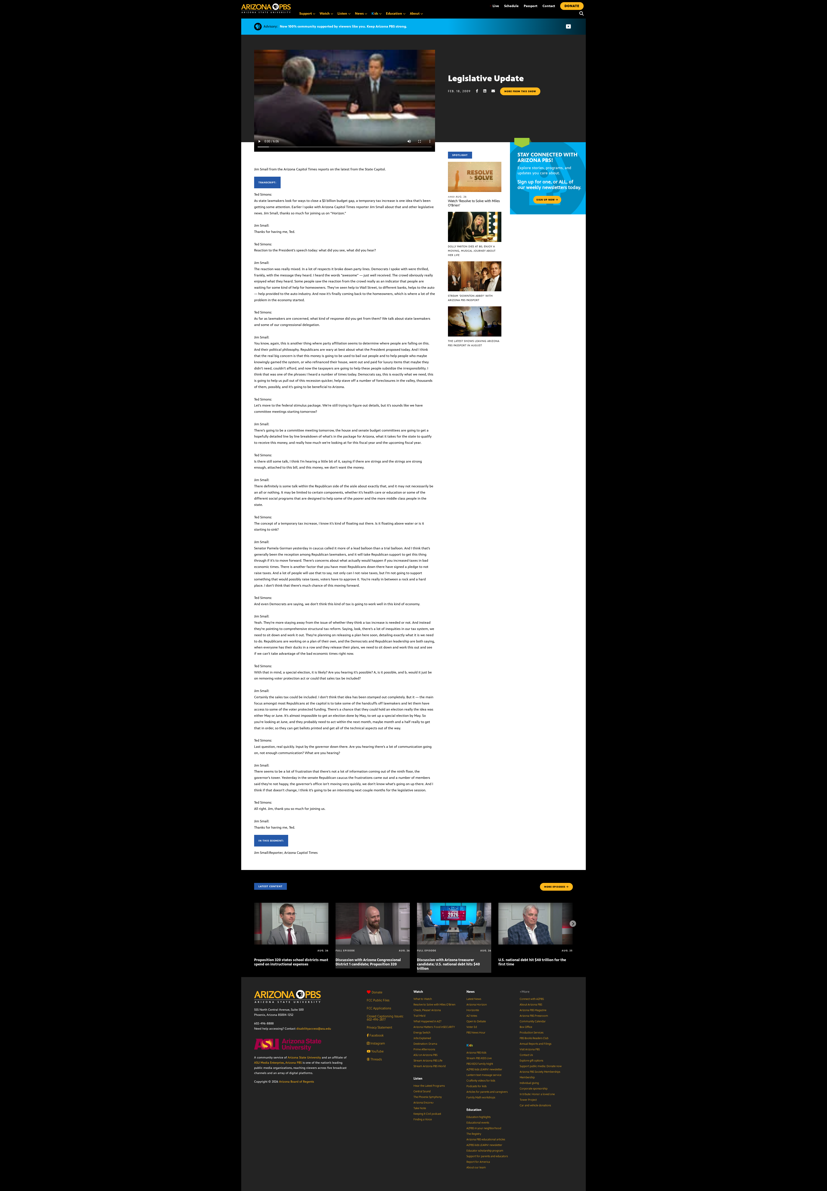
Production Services (531, 1032)
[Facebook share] (479, 91)
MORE (554, 886)
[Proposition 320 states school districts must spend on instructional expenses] (291, 905)
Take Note (420, 1108)
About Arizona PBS (531, 1004)
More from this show (520, 91)
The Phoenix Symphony (428, 1097)
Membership (527, 1077)
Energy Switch (422, 1032)
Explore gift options (531, 1060)
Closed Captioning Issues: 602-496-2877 (385, 1017)
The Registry (473, 1134)
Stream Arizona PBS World (430, 1066)
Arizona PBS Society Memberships (540, 1072)
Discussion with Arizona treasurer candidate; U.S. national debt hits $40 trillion (448, 964)
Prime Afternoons (424, 1049)
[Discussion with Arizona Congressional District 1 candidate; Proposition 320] (373, 905)
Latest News (473, 999)
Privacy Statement (379, 1027)
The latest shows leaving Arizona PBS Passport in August (473, 343)
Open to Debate (476, 1021)
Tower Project (528, 1100)
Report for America (478, 1162)
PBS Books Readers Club (534, 1038)
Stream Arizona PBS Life (428, 1060)
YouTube (377, 1051)
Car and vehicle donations (535, 1105)
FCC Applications (379, 1008)
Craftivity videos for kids (480, 1080)
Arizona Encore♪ (424, 1102)
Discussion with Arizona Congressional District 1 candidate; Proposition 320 (368, 962)
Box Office (526, 1027)
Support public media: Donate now (541, 1066)
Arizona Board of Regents (296, 1081)
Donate (377, 992)
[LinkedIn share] (487, 91)
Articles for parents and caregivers (487, 1092)
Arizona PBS (293, 1063)
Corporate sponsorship (533, 1088)
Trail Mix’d (419, 1016)
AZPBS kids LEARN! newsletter (484, 1069)
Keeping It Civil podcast (427, 1114)
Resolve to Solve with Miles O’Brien (434, 1004)
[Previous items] (254, 923)
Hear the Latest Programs (429, 1086)
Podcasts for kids (476, 1086)
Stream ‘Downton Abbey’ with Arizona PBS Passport (470, 298)
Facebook (376, 1035)
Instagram (377, 1043)
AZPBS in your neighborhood (483, 1128)
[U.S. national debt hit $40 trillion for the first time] (535, 905)
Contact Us (526, 1055)
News (470, 992)
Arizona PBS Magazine (533, 1010)
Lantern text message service (483, 1075)
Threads (376, 1059)
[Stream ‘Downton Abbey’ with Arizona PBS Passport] (474, 264)
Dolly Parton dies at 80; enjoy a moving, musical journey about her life (472, 251)
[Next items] (573, 923)
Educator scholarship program (484, 1150)
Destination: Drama (425, 1044)
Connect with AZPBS (532, 999)
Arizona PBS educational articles (485, 1139)
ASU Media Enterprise (269, 1063)
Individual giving (529, 1083)
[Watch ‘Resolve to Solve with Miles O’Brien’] (474, 164)
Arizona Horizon (476, 1004)
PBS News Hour (475, 1032)
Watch (418, 992)
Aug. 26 (457, 196)
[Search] (580, 13)
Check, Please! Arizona (427, 1010)
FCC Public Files (378, 1000)
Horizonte (472, 1010)
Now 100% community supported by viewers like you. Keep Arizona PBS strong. (343, 26)
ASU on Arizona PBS (425, 1055)
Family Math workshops (480, 1097)
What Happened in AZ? (427, 1021)
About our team (476, 1167)
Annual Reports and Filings (535, 1044)
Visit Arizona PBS (530, 1049)
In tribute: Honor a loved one (537, 1094)
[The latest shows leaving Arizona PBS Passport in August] (474, 309)
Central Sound (422, 1091)
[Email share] (495, 91)
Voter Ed (471, 1027)
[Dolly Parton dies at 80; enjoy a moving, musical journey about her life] (474, 214)
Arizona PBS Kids (476, 1052)
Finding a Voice (423, 1119)
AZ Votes (471, 1016)
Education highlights (478, 1117)
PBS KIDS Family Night (479, 1064)
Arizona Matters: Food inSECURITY (434, 1027)
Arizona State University (304, 1057)
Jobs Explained (422, 1038)
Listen (418, 1078)
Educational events (477, 1122)
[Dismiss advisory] (568, 26)
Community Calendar (533, 1021)
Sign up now (546, 199)
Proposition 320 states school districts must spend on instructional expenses (291, 962)
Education (473, 1110)
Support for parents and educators (487, 1156)
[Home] (266, 8)
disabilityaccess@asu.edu (313, 1028)
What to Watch (423, 999)
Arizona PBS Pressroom (534, 1016)
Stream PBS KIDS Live (479, 1058)
